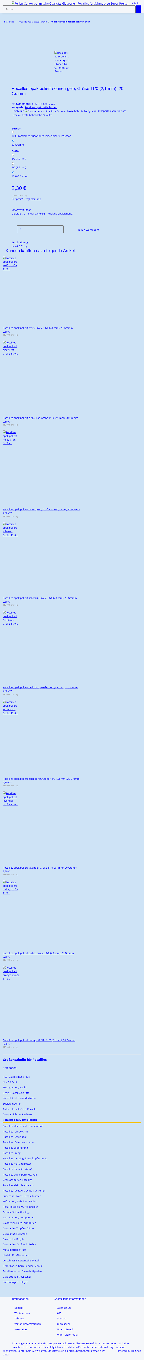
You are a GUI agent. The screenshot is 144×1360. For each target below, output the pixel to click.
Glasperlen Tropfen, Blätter (19, 1228)
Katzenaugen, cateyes (15, 1282)
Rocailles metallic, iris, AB (17, 1169)
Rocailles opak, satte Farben (41, 107)
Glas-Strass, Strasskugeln (17, 1276)
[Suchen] (138, 9)
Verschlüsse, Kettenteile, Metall (21, 1260)
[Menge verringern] (14, 229)
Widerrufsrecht (65, 1329)
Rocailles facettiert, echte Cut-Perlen (24, 1190)
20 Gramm (18, 144)
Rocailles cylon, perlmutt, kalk (20, 1174)
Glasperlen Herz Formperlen (19, 1223)
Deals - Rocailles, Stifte (16, 1093)
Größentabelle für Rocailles (25, 1059)
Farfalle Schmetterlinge (16, 1212)
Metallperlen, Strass (14, 1249)
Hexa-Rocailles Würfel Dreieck (20, 1206)
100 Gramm (41, 136)
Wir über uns (22, 1313)
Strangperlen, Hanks (15, 1087)
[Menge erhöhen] (66, 229)
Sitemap (61, 1318)
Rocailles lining (12, 1153)
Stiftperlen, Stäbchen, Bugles (20, 1201)
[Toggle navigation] (7, 4)
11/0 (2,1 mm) (19, 176)
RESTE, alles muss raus (16, 1076)
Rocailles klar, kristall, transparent (23, 1126)
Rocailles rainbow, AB (15, 1131)
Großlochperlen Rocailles (17, 1180)
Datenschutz (64, 1307)
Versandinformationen (27, 1324)
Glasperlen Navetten (15, 1233)
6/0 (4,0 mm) (19, 158)
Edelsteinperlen (12, 1103)
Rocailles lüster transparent (19, 1142)
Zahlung (19, 1318)
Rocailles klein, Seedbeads (18, 1185)
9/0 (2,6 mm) (19, 167)
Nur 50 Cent (10, 1082)
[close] (14, 39)
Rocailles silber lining (15, 1147)
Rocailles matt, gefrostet (17, 1163)
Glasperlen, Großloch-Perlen (19, 1244)
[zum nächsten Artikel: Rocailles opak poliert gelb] (92, 22)
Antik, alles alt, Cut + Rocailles (20, 1109)
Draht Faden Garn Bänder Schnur (22, 1266)
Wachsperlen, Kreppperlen (18, 1217)
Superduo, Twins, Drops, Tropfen (22, 1196)
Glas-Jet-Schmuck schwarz (18, 1114)
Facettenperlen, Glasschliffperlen (22, 1271)
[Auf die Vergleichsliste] (14, 47)
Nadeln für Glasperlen (16, 1255)
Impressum (63, 1324)
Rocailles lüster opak (15, 1136)
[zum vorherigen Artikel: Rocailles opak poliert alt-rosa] (99, 22)
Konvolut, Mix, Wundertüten (19, 1098)
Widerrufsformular (68, 1334)
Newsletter (20, 1329)
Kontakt (18, 1307)
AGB (59, 1313)
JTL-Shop (136, 1350)
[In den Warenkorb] (14, 34)
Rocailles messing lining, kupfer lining (25, 1158)
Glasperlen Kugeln (14, 1239)
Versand (36, 199)
